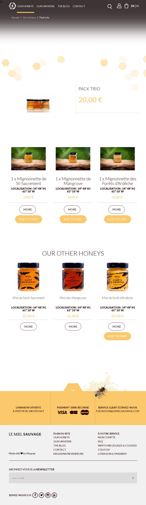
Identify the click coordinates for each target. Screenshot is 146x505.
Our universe (45, 6)
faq (100, 441)
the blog (64, 6)
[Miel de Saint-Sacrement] (28, 276)
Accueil (15, 17)
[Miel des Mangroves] (73, 276)
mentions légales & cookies (117, 445)
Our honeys (25, 6)
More (27, 209)
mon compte (106, 437)
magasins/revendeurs (68, 453)
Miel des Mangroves (73, 298)
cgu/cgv (104, 449)
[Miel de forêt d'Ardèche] (117, 276)
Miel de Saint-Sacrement (28, 298)
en (132, 5)
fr (137, 5)
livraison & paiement (112, 453)
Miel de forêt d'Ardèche (117, 298)
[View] (28, 159)
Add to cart (28, 219)
